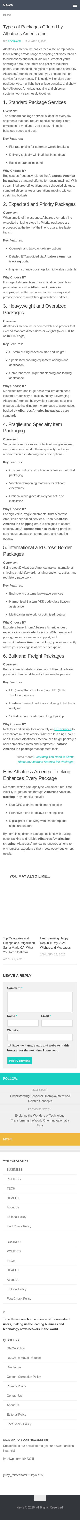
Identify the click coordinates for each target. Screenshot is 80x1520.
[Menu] (75, 5)
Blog (7, 15)
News (8, 5)
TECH (11, 1188)
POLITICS (14, 1179)
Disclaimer (14, 1367)
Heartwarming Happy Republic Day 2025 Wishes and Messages (55, 943)
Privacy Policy (16, 1386)
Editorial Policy (16, 1217)
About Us (13, 1207)
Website (12, 1030)
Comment (14, 988)
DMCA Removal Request (24, 1357)
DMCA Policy (16, 1348)
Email (46, 1016)
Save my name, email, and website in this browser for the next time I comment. (38, 1048)
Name (12, 1016)
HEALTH (13, 1198)
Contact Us (14, 1395)
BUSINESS (14, 1169)
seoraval (15, 41)
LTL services (62, 729)
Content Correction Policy (24, 1376)
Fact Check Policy (19, 1226)
